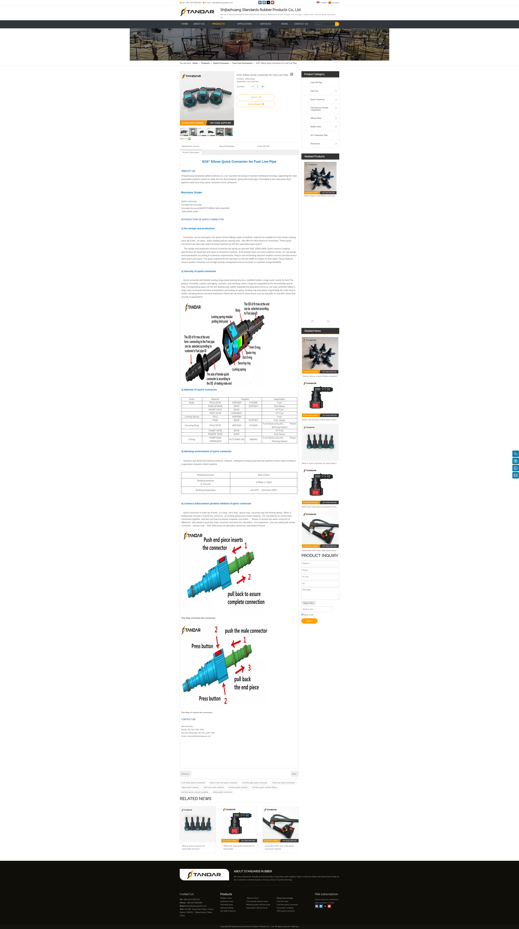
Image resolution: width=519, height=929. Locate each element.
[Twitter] (268, 2)
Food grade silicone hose (258, 901)
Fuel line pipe (282, 901)
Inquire (254, 97)
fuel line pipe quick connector (254, 783)
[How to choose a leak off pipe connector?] (320, 355)
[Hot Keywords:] (337, 24)
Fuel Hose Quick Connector (193, 783)
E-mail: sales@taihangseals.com (218, 2)
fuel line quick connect (238, 787)
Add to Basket (254, 104)
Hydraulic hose (226, 901)
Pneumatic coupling (285, 908)
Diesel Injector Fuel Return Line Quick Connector (320, 196)
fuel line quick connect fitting (264, 787)
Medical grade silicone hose (258, 904)
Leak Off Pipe (316, 82)
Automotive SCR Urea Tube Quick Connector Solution (279, 847)
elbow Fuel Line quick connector (224, 783)
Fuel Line (314, 91)
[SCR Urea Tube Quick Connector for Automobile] (239, 824)
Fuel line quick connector (287, 904)
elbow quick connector (222, 792)
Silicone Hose (315, 118)
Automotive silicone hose (252, 908)
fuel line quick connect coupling (195, 792)
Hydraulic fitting (226, 908)
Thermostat (315, 144)
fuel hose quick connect (214, 787)
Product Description (191, 152)
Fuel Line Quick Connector (283, 783)
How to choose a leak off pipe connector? (320, 376)
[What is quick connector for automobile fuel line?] (198, 824)
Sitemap (294, 926)
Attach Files (309, 603)
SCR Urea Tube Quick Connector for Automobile (239, 847)
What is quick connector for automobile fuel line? (193, 847)
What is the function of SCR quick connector (320, 420)
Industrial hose (226, 904)
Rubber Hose (315, 127)
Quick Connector (317, 99)
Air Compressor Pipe (319, 135)
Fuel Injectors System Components (319, 109)
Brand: (222, 146)
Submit (309, 621)
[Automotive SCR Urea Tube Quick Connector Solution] (281, 824)
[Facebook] (260, 2)
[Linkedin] (264, 2)
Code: (260, 146)
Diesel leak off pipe (285, 898)
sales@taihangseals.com (196, 906)
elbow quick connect (190, 787)
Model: (185, 146)
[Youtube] (272, 2)
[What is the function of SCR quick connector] (320, 398)
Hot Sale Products (228, 911)
